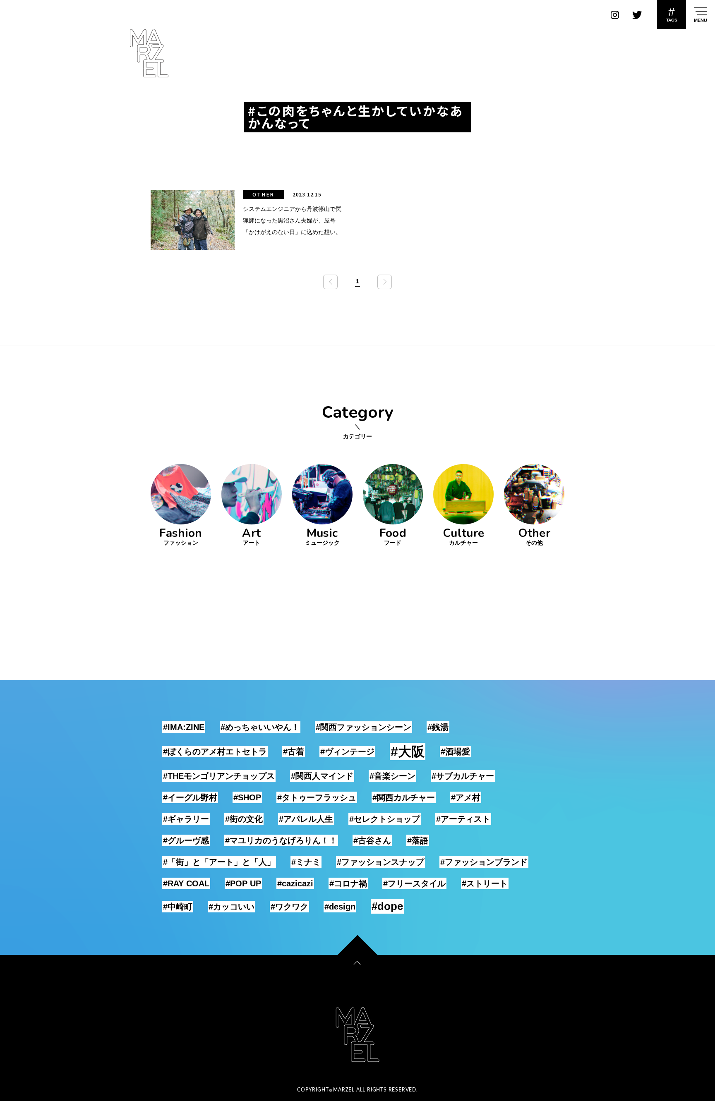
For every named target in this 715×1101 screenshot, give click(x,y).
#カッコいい (231, 906)
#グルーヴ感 (186, 840)
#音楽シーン (392, 775)
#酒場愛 (455, 751)
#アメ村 (465, 797)
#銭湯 (438, 727)
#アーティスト (463, 818)
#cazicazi (295, 883)
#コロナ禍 (348, 883)
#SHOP (247, 797)
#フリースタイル (414, 883)
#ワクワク (289, 906)
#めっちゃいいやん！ (260, 727)
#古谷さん (372, 840)
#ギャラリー (186, 818)
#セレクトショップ (384, 818)
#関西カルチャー (403, 797)
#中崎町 (177, 906)
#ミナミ (306, 861)
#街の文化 (244, 818)
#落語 (417, 840)
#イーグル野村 (190, 797)
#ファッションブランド (484, 861)
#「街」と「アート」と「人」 (219, 861)
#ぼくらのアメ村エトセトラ (215, 751)
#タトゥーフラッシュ (316, 797)
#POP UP (243, 883)
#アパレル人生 (306, 818)
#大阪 (408, 751)
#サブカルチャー (463, 775)
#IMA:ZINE (183, 727)
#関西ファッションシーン (363, 727)
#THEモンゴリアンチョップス (219, 775)
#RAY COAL (186, 883)
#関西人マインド (322, 775)
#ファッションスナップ (380, 861)
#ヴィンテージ (347, 751)
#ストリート (485, 883)
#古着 (293, 751)
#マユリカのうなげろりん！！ (281, 840)
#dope (387, 906)
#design (339, 906)
